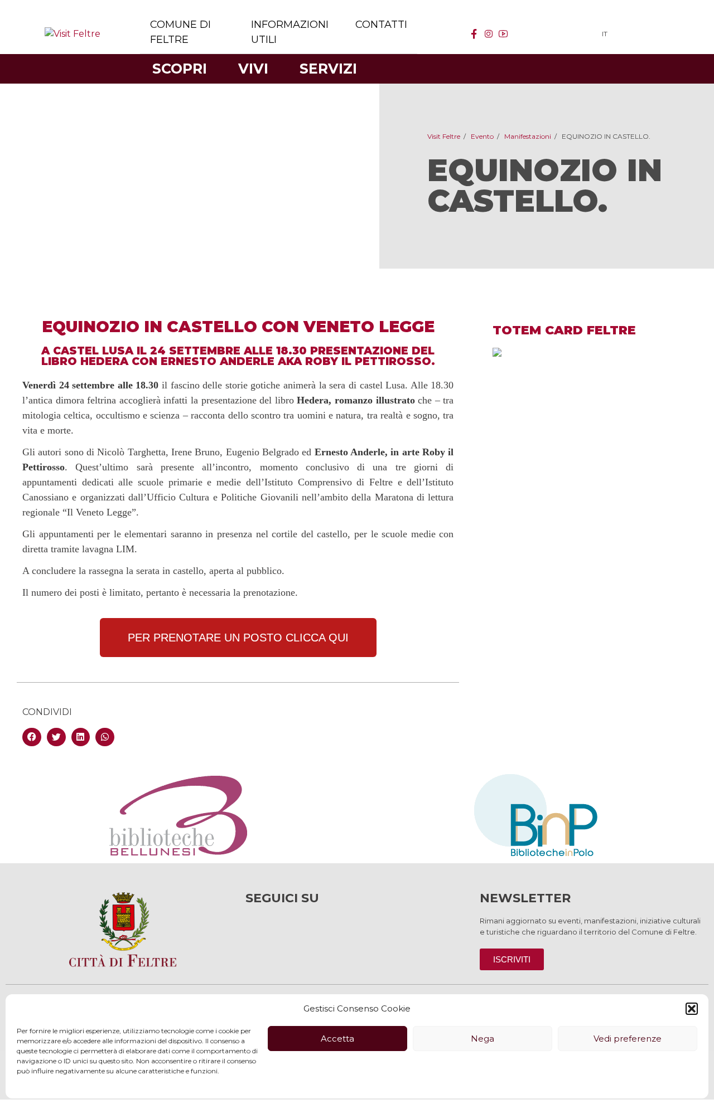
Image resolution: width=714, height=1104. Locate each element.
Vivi (253, 68)
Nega (482, 1038)
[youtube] (503, 34)
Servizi (328, 68)
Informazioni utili (290, 32)
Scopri (179, 68)
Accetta (337, 1038)
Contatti (381, 24)
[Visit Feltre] (72, 33)
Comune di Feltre (180, 32)
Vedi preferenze (628, 1038)
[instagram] (488, 34)
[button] (691, 1008)
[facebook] (474, 34)
